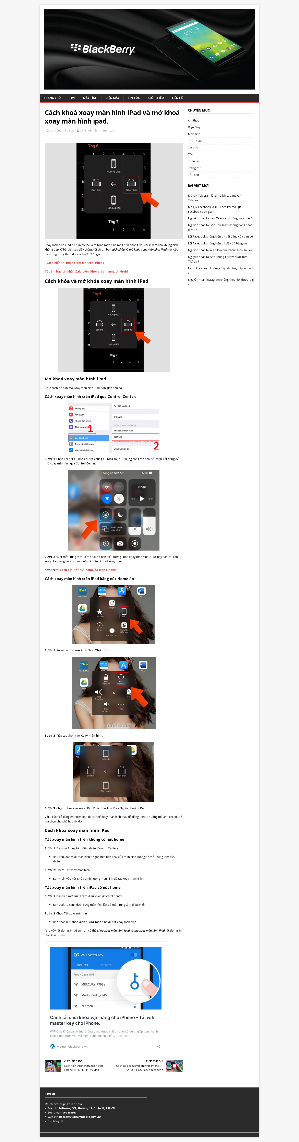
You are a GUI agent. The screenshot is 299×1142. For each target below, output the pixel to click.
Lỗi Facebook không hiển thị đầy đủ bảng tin (217, 243)
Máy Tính (90, 98)
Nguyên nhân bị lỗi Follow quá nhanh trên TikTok (220, 250)
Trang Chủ (52, 98)
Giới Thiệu (156, 98)
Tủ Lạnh (193, 175)
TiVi (72, 98)
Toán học (194, 161)
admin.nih (86, 130)
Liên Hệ (177, 98)
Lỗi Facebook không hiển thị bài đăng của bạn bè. (220, 236)
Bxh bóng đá (55, 1121)
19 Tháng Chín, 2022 (62, 130)
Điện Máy (112, 98)
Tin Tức (134, 98)
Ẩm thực (193, 120)
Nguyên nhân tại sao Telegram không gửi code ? (220, 218)
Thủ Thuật (195, 141)
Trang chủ (194, 168)
